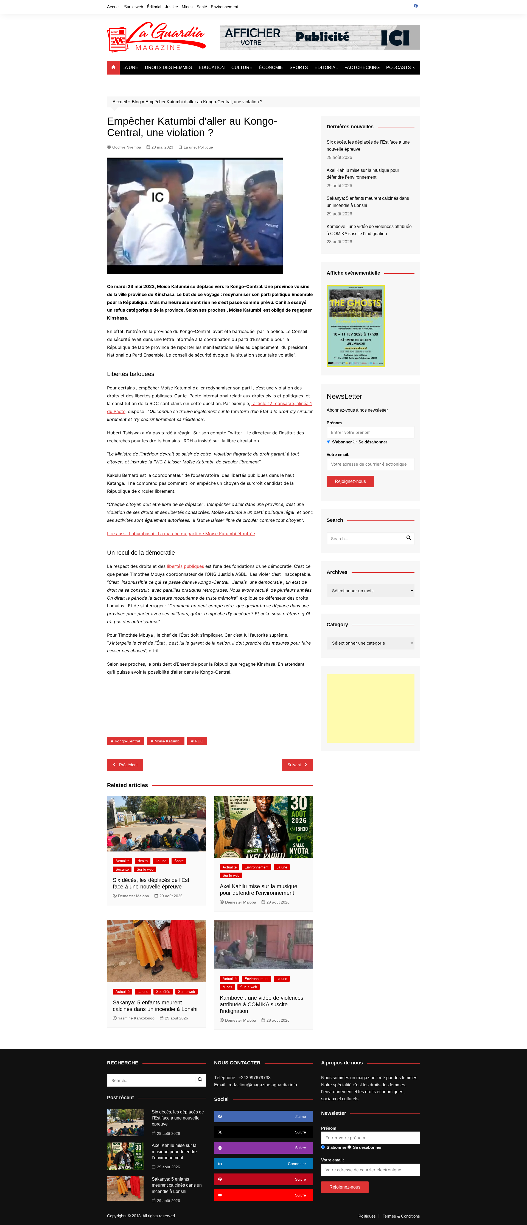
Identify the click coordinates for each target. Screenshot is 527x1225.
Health (143, 861)
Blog (136, 101)
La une (190, 147)
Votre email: (338, 454)
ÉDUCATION (212, 67)
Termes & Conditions (401, 1216)
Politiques (367, 1216)
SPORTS (299, 67)
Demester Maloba (133, 896)
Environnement (224, 6)
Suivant (294, 764)
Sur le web (133, 6)
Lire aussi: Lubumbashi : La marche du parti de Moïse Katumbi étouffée (181, 533)
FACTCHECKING (362, 67)
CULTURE (242, 67)
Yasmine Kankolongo (136, 1018)
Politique (205, 147)
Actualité (123, 861)
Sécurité (122, 869)
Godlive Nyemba (126, 147)
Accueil (113, 6)
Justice (171, 6)
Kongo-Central (127, 741)
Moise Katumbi (167, 741)
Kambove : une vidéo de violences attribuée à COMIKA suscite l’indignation (261, 1004)
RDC (199, 741)
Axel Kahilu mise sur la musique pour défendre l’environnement (363, 174)
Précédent (128, 764)
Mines (187, 6)
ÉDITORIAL (326, 67)
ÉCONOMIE (271, 67)
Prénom (334, 422)
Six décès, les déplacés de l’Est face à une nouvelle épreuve (368, 146)
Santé (202, 6)
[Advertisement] (370, 708)
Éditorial (154, 6)
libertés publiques (185, 566)
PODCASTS (398, 67)
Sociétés (163, 992)
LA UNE (130, 67)
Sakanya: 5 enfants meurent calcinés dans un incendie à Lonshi (368, 202)
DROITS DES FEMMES (168, 67)
